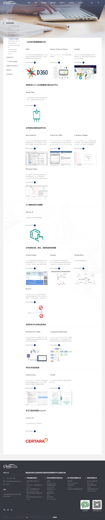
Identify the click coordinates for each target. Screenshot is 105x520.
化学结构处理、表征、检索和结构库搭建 (14, 42)
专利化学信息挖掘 (12, 49)
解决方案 (53, 2)
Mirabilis (37, 491)
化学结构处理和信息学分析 (14, 35)
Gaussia (27, 495)
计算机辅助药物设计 (11, 14)
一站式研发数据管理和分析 (14, 27)
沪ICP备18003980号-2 (20, 517)
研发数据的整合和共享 (51, 485)
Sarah (30, 491)
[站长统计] (55, 517)
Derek (27, 491)
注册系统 (49, 481)
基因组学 (8, 70)
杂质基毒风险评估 (11, 19)
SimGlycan (76, 483)
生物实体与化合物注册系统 (14, 46)
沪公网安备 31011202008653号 (34, 517)
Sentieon (88, 483)
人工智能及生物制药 (11, 61)
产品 (36, 2)
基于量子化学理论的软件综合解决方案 (34, 493)
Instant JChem (49, 487)
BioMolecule (49, 483)
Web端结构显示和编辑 (13, 38)
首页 (29, 2)
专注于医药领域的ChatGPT (12, 53)
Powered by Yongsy (48, 517)
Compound (54, 483)
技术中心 (62, 2)
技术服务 (43, 2)
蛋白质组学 (9, 74)
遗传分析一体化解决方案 (92, 481)
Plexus (53, 487)
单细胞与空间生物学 (11, 65)
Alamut (91, 483)
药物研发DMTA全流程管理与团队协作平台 (14, 31)
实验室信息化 (10, 57)
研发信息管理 (10, 23)
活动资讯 (71, 2)
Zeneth (34, 491)
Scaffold (72, 483)
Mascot (69, 483)
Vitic (32, 491)
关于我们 (80, 2)
